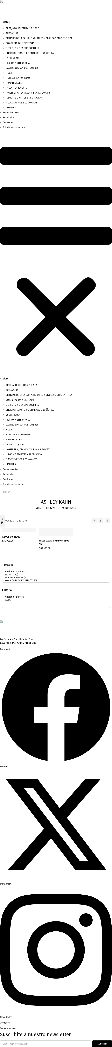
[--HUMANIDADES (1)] (55, 577)
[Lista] (94, 520)
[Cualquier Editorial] (55, 596)
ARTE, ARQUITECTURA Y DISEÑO (22, 28)
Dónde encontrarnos (14, 127)
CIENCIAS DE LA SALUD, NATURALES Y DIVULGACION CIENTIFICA (39, 38)
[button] (56, 253)
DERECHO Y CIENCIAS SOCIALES (22, 48)
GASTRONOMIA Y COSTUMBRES (22, 68)
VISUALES (11, 107)
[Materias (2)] (55, 574)
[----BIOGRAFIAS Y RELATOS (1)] (55, 580)
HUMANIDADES (14, 82)
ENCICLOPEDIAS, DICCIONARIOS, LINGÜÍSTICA (30, 53)
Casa (38, 508)
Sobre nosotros (11, 112)
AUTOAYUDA (12, 33)
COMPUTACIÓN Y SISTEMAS (20, 43)
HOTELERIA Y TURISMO (18, 78)
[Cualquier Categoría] (55, 571)
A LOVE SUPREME (11, 536)
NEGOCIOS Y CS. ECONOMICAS (21, 102)
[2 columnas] (100, 520)
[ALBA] (55, 599)
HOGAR (9, 73)
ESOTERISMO (13, 58)
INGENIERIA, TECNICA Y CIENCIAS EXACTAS (28, 92)
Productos (51, 508)
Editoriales (8, 117)
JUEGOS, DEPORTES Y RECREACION (24, 97)
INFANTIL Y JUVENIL (16, 87)
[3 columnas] (107, 520)
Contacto (8, 122)
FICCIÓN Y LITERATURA (18, 63)
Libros (6, 22)
